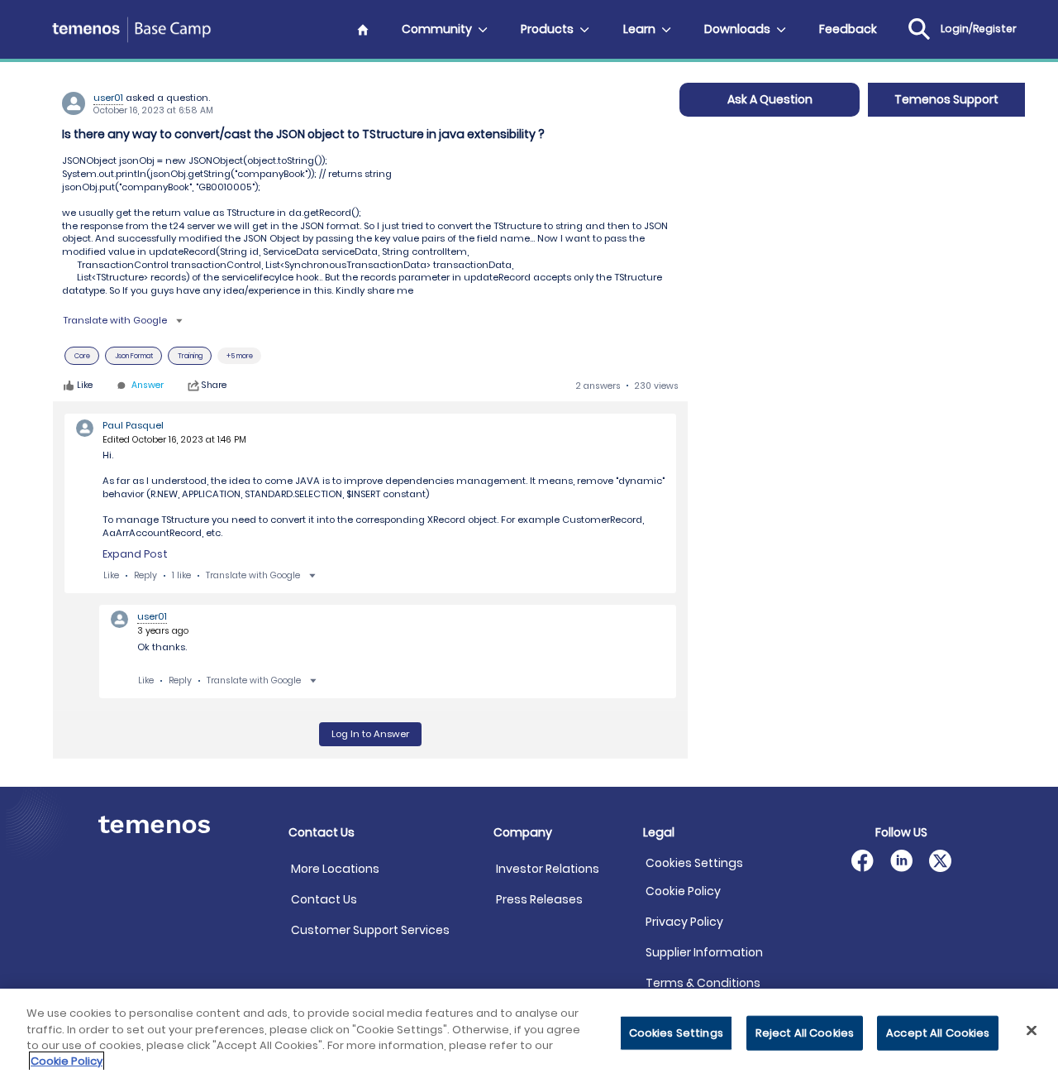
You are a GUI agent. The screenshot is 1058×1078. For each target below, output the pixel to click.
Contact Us (324, 899)
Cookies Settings (694, 863)
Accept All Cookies (937, 1033)
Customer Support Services (370, 930)
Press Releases (539, 899)
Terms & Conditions (703, 983)
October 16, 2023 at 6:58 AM (153, 110)
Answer (147, 386)
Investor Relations (547, 868)
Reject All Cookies (804, 1033)
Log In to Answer (370, 733)
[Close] (1031, 1030)
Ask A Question (770, 99)
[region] (529, 1033)
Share (214, 385)
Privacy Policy (684, 921)
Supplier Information (704, 952)
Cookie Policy (683, 891)
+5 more (239, 356)
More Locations (335, 868)
